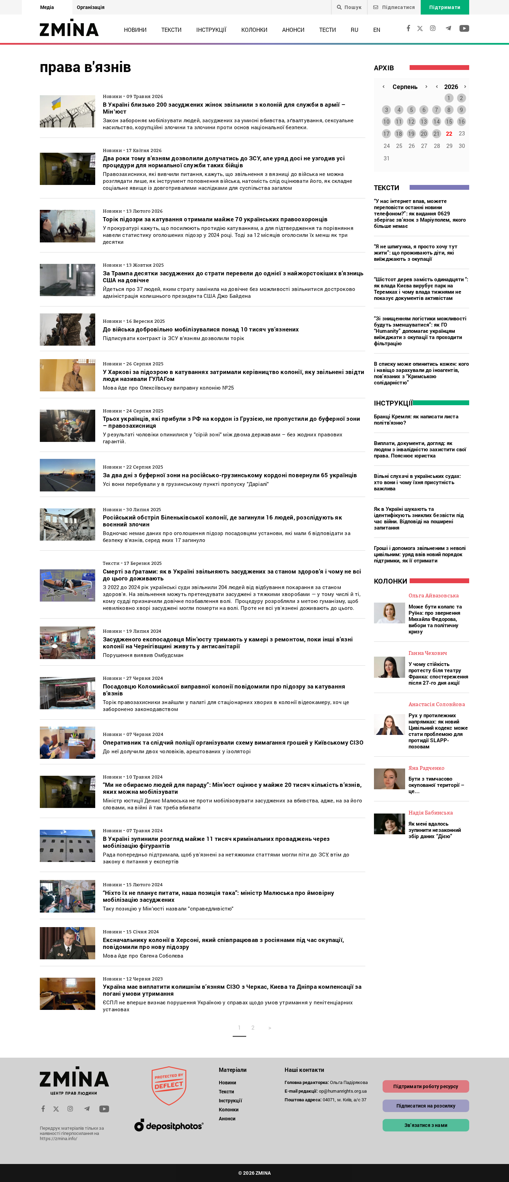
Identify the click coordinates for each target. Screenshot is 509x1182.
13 (424, 121)
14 (437, 121)
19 (411, 133)
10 (386, 121)
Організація (91, 7)
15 (449, 121)
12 (411, 121)
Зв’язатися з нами (425, 1125)
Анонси (293, 29)
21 (437, 133)
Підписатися (398, 7)
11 (399, 121)
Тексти (171, 29)
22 (449, 133)
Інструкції (211, 29)
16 (461, 121)
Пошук (353, 7)
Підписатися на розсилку (426, 1105)
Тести (327, 29)
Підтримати (445, 7)
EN (376, 29)
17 (386, 133)
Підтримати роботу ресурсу (425, 1086)
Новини (135, 29)
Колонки (254, 29)
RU (354, 29)
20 (424, 133)
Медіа (47, 7)
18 (399, 133)
